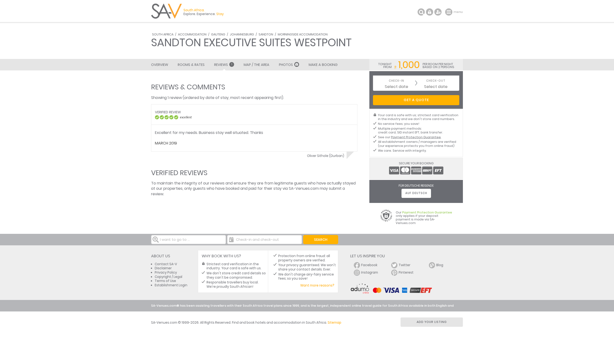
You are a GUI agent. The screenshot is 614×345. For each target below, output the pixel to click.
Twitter (404, 265)
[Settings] (438, 12)
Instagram (369, 272)
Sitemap (334, 322)
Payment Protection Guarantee (416, 137)
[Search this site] (421, 12)
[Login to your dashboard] (429, 12)
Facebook (369, 265)
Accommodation (192, 34)
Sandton (266, 34)
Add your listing (432, 322)
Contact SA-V (166, 264)
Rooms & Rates (191, 64)
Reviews (223, 64)
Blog (439, 265)
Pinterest (406, 272)
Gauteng (218, 34)
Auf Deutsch (416, 193)
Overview (159, 64)
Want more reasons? (317, 285)
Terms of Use (165, 281)
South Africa (162, 34)
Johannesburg (242, 34)
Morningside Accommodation (303, 34)
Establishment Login (171, 285)
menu (449, 12)
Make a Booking (323, 64)
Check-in (396, 80)
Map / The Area (256, 64)
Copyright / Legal (168, 277)
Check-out (435, 80)
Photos (286, 64)
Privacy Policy (166, 272)
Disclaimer (163, 268)
